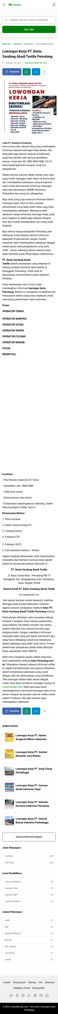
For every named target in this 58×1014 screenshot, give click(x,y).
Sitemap (32, 982)
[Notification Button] (53, 4)
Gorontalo (29, 953)
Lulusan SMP (29, 894)
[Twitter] (29, 995)
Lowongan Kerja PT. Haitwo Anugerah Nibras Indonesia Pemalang (31, 737)
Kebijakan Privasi (21, 988)
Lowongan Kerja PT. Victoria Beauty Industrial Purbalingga (32, 820)
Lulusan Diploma (29, 881)
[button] (11, 71)
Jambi (29, 959)
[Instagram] (23, 995)
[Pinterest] (35, 995)
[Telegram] (11, 995)
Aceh (29, 920)
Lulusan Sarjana (29, 901)
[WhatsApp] (47, 995)
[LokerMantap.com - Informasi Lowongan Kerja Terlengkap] (14, 5)
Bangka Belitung (29, 933)
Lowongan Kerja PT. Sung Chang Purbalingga (34, 770)
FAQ (40, 982)
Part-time (29, 862)
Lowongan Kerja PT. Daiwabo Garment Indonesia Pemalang (32, 804)
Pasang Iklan (38, 988)
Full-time (29, 856)
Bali (29, 927)
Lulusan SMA (29, 888)
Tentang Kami (19, 982)
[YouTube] (41, 995)
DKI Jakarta (29, 946)
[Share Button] (44, 71)
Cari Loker (29, 29)
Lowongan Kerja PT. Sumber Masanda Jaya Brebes (31, 754)
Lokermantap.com (12, 686)
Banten (29, 940)
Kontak (6, 982)
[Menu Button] (4, 4)
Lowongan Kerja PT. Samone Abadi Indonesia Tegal (32, 787)
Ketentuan (50, 982)
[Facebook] (17, 995)
